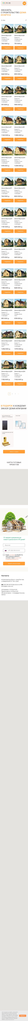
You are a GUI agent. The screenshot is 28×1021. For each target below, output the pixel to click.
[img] (24, 3)
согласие (12, 555)
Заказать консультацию (14, 563)
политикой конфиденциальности (13, 558)
